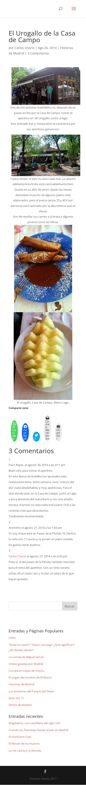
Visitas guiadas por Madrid (26, 664)
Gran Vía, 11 (16, 698)
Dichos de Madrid (20, 705)
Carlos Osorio (24, 48)
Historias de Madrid (21, 684)
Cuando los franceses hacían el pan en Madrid (38, 730)
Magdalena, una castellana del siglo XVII (34, 723)
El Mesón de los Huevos (24, 743)
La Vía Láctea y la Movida (25, 751)
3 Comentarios (38, 53)
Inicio (12, 638)
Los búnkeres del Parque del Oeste (31, 691)
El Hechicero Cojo (20, 737)
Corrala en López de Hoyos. (27, 671)
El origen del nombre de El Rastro (30, 677)
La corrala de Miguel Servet (26, 657)
